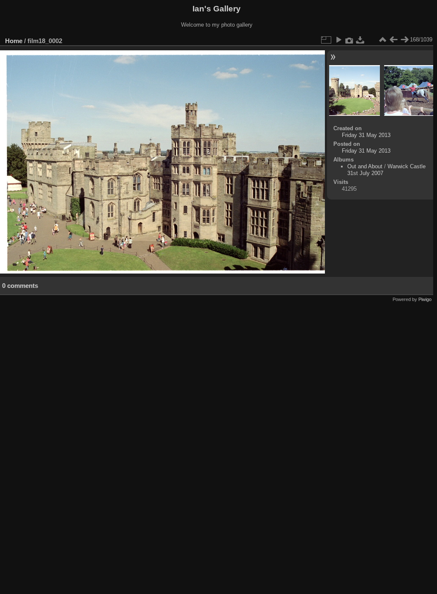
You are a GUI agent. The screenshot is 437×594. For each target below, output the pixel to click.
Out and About (364, 166)
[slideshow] (338, 39)
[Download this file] (360, 39)
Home (13, 40)
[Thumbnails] (382, 39)
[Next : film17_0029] (404, 39)
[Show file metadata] (349, 39)
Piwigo (425, 299)
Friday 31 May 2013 (366, 135)
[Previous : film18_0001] (393, 39)
